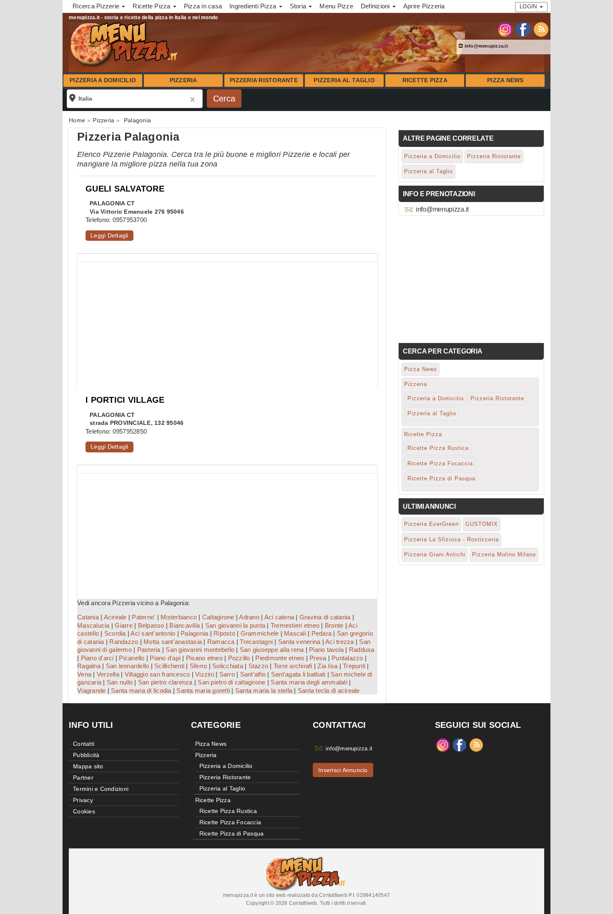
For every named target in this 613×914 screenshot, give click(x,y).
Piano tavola (326, 649)
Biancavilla (184, 625)
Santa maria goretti (203, 690)
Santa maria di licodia (141, 690)
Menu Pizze (336, 6)
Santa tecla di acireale (329, 690)
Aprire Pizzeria (424, 6)
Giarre (124, 625)
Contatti (83, 743)
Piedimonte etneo (279, 658)
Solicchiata (227, 665)
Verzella (108, 674)
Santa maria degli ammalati (309, 682)
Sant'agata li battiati (298, 674)
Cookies (84, 811)
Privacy (83, 800)
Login (529, 6)
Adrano (249, 617)
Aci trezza (339, 641)
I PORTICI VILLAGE (124, 399)
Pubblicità (86, 755)
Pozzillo (239, 658)
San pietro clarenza (165, 682)
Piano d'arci (97, 658)
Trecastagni (256, 641)
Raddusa (361, 649)
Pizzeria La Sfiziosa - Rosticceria (451, 539)
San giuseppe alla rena (272, 649)
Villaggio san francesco (157, 674)
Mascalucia (93, 625)
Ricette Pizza (424, 80)
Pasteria (149, 649)
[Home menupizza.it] (125, 43)
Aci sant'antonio (153, 633)
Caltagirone (218, 617)
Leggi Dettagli (109, 235)
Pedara (322, 633)
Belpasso (151, 625)
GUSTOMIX (481, 524)
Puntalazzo (347, 658)
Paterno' (143, 617)
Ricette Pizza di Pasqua (441, 478)
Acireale (115, 617)
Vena (84, 674)
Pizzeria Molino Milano (504, 554)
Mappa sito (88, 766)
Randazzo (123, 641)
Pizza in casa (203, 6)
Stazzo (259, 665)
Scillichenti (169, 665)
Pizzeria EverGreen (431, 524)
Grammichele (260, 633)
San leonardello (127, 665)
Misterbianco (179, 617)
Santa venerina (299, 641)
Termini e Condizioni (100, 788)
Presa (317, 658)
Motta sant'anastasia (172, 641)
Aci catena (279, 617)
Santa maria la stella (263, 690)
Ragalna (88, 665)
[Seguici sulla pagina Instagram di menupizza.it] (505, 28)
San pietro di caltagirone (231, 682)
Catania (88, 617)
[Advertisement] (227, 320)
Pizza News (505, 80)
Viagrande (91, 690)
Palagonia (194, 633)
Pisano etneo (204, 658)
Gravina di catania (325, 617)
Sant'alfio (253, 674)
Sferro (198, 665)
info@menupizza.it (485, 45)
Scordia (115, 633)
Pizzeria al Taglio (344, 80)
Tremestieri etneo (295, 625)
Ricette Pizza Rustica (438, 448)
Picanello (131, 658)
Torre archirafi (293, 665)
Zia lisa (327, 665)
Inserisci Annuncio (343, 770)
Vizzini (204, 674)
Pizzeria (183, 80)
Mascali (295, 633)
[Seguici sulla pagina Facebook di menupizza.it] (523, 28)
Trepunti (354, 665)
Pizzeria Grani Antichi (434, 554)
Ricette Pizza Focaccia (440, 463)
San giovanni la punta (235, 625)
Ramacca (221, 641)
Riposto (224, 633)
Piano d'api (165, 658)
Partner (83, 777)
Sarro (227, 674)
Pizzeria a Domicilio (103, 80)
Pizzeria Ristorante (264, 80)
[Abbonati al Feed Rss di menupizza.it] (541, 28)
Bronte (334, 625)
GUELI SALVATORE (124, 188)
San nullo (120, 682)
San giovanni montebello (200, 649)
